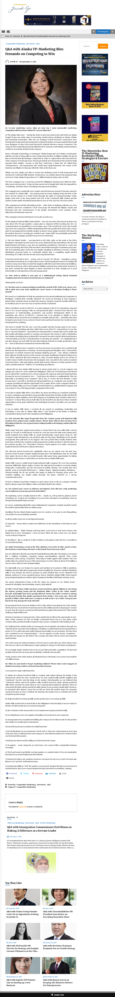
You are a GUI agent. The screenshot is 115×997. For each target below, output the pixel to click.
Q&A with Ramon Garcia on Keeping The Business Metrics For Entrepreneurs (58, 982)
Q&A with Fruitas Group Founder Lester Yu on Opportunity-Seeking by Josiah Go (23, 914)
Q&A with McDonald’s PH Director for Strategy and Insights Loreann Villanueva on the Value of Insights (23, 948)
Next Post (11, 817)
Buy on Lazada (86, 183)
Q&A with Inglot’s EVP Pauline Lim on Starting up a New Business (21, 982)
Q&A (38, 44)
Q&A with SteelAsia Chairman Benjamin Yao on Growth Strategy (59, 947)
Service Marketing (47, 823)
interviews (30, 44)
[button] (93, 31)
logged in (23, 807)
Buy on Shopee (97, 183)
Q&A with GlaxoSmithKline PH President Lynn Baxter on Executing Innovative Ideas (58, 914)
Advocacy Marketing (16, 823)
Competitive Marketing (15, 44)
